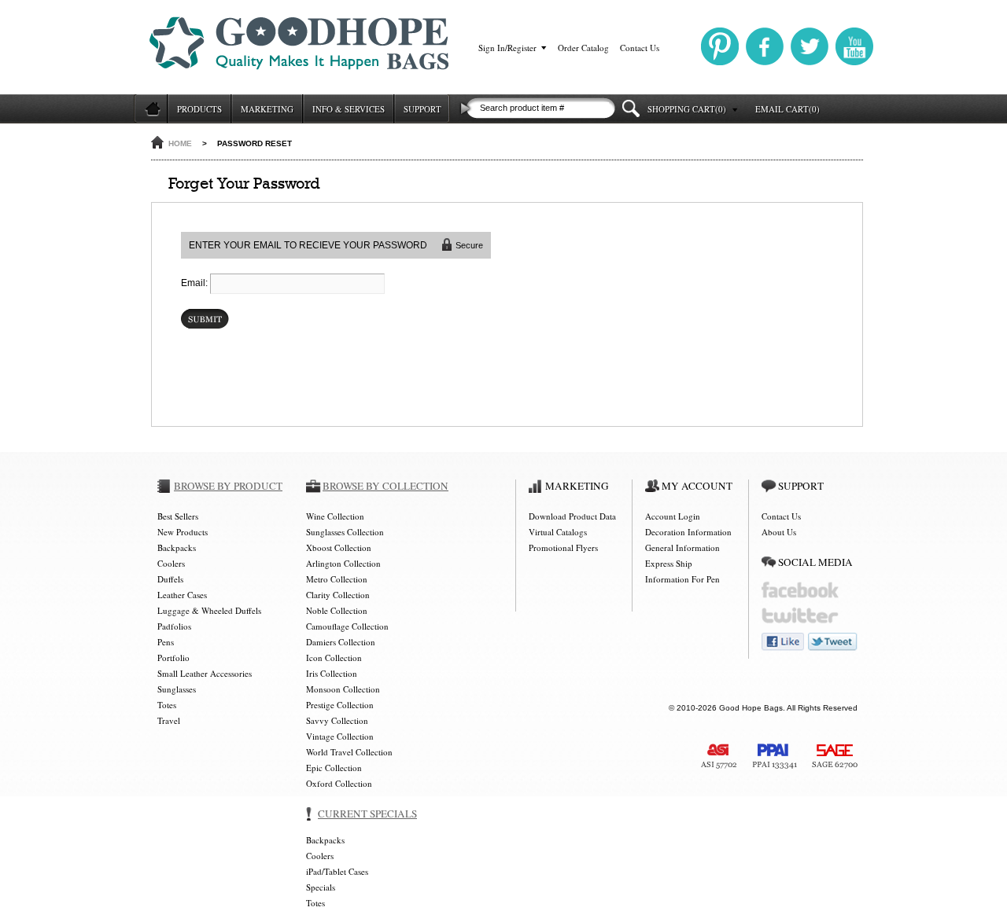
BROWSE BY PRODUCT (228, 486)
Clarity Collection (338, 595)
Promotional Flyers (563, 547)
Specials (320, 887)
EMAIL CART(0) (787, 109)
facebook (800, 590)
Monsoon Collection (343, 689)
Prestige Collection (340, 705)
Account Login (672, 516)
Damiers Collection (340, 642)
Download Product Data (572, 516)
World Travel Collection (349, 752)
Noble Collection (336, 610)
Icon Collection (334, 657)
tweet (833, 642)
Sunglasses (176, 689)
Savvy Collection (337, 720)
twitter (800, 616)
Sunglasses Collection (345, 532)
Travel (168, 720)
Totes (166, 705)
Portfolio (173, 657)
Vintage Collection (340, 736)
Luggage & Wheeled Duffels (209, 610)
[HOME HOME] (150, 108)
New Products (182, 532)
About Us (779, 532)
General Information (682, 547)
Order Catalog (583, 47)
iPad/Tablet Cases (337, 871)
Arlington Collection (343, 563)
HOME (180, 143)
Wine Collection (335, 516)
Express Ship (668, 563)
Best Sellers (177, 516)
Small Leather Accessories (204, 673)
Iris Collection (331, 673)
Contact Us (639, 47)
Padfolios (174, 626)
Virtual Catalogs (558, 532)
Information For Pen (682, 579)
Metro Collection (336, 579)
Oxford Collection (339, 783)
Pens (165, 642)
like (783, 642)
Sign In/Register (507, 47)
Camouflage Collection (347, 626)
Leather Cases (182, 595)
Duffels (170, 579)
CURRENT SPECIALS (367, 813)
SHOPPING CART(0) (686, 109)
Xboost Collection (338, 547)
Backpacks (176, 547)
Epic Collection (334, 767)
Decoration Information (688, 532)
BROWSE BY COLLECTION (385, 486)
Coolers (171, 563)
